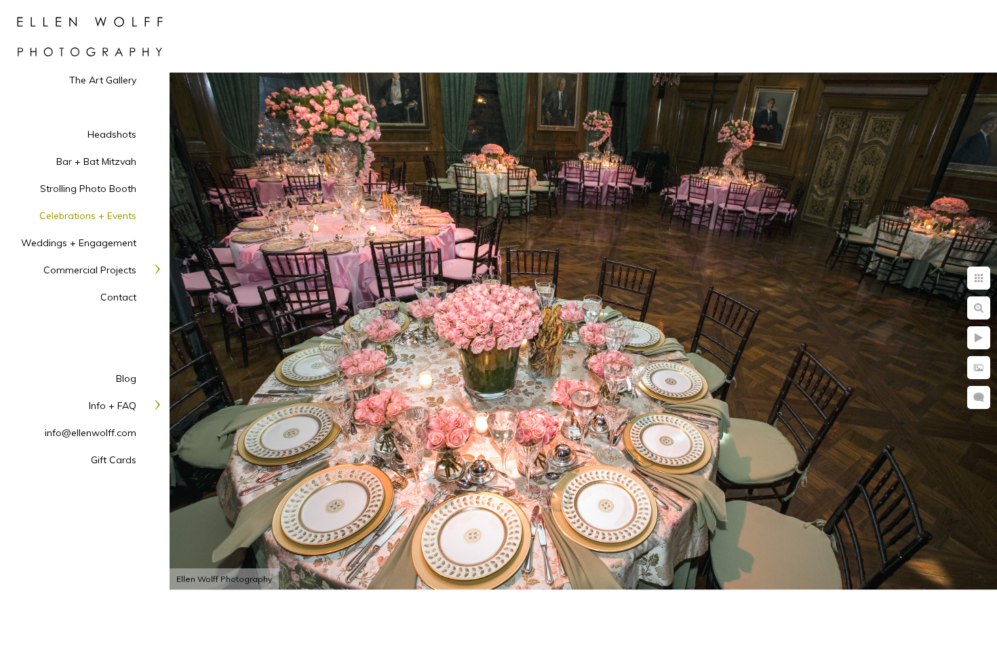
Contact (118, 297)
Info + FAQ (112, 406)
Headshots (111, 134)
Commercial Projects (89, 270)
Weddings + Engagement (78, 243)
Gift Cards (113, 460)
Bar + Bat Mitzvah (96, 161)
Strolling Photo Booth (88, 188)
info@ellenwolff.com (90, 433)
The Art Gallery (102, 80)
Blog (126, 378)
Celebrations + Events (87, 216)
